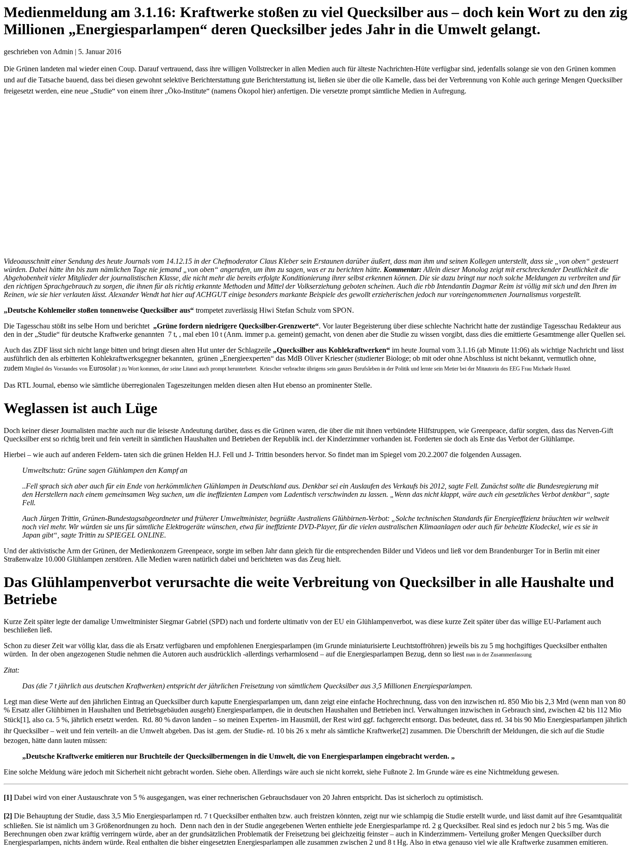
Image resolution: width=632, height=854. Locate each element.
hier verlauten (70, 294)
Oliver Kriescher (328, 358)
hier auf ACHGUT (199, 294)
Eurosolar (103, 368)
